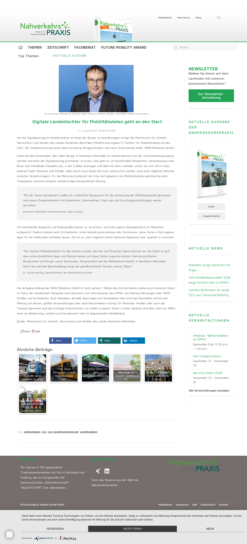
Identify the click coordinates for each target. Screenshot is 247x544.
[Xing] (98, 471)
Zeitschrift (58, 47)
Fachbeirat (85, 47)
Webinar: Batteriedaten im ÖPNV (210, 337)
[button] (60, 340)
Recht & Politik (107, 130)
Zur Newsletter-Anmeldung (211, 96)
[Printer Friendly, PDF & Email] (30, 331)
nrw (44, 431)
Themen (35, 47)
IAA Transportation (207, 356)
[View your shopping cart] (218, 17)
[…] (69, 487)
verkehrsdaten (88, 431)
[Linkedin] (107, 471)
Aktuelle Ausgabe (70, 55)
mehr (210, 528)
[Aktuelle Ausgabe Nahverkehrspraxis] (211, 173)
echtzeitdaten (32, 431)
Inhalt (211, 206)
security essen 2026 (207, 373)
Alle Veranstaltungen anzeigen (209, 390)
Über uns (28, 459)
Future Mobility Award (123, 47)
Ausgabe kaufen (211, 216)
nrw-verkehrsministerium (63, 431)
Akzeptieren (132, 528)
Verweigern (55, 528)
